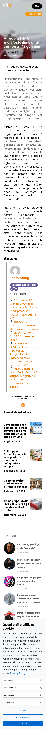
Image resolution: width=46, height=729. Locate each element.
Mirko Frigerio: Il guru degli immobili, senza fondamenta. (29, 616)
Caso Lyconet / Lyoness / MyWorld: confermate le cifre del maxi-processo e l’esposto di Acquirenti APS (24, 309)
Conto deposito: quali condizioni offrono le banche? (15, 483)
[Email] (16, 289)
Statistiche (10, 695)
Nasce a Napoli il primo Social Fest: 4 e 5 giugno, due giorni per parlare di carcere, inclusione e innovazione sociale (24, 378)
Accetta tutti (23, 724)
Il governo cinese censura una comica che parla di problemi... (29, 599)
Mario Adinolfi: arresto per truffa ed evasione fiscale (29, 563)
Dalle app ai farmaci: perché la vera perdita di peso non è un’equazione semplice (15, 458)
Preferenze (10, 687)
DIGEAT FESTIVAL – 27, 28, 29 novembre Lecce (22, 336)
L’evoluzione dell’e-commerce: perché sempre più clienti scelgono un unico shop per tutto (16, 431)
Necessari (9, 680)
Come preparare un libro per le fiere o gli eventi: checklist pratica (16, 505)
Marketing (9, 702)
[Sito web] (12, 289)
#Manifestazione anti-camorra (22, 397)
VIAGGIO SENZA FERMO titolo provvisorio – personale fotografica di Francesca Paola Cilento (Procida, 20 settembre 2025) (24, 354)
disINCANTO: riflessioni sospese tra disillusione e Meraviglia (24, 325)
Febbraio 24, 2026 (15, 471)
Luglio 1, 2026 (12, 441)
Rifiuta (23, 710)
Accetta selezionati (23, 717)
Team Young (12, 55)
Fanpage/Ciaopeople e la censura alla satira (29, 581)
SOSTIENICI (34, 14)
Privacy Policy (17, 673)
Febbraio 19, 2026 (14, 491)
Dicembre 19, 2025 (15, 515)
